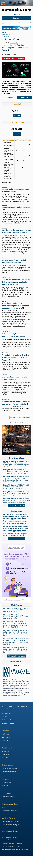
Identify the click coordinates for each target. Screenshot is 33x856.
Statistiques (6, 734)
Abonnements (6, 751)
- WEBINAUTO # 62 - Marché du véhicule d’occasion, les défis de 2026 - (16, 493)
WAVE (3, 807)
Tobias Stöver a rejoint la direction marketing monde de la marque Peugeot (15, 357)
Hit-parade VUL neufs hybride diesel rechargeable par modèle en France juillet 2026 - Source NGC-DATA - (15, 650)
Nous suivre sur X (7, 828)
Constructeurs (6, 37)
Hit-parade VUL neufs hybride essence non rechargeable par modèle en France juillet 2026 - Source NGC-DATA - (16, 641)
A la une (4, 717)
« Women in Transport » (10, 811)
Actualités (5, 34)
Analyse (4, 301)
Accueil (4, 32)
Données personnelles (8, 849)
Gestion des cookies (22, 849)
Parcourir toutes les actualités (20, 417)
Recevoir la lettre (8, 723)
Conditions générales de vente (11, 846)
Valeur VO (5, 740)
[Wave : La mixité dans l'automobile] (16, 672)
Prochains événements (9, 768)
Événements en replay (9, 772)
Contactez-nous (7, 782)
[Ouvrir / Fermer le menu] (3, 23)
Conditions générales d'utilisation (12, 843)
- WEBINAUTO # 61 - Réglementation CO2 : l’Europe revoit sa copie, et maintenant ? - (16, 500)
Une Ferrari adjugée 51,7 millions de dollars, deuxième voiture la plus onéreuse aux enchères (16, 281)
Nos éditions (6, 737)
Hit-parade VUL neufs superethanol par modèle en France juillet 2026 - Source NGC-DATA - (16, 610)
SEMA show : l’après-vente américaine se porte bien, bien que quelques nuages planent (15, 305)
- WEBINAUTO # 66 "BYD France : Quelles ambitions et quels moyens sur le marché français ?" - (16, 463)
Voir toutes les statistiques (16, 656)
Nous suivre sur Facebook (10, 822)
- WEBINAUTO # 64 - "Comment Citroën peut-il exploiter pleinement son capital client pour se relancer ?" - (16, 479)
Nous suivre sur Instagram (11, 825)
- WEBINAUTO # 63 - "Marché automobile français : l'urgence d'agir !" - (16, 486)
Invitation (5, 758)
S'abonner (16, 18)
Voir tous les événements (16, 505)
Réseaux (4, 228)
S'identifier (16, 14)
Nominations (5, 353)
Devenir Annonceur (8, 797)
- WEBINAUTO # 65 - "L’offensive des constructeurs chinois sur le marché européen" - (16, 471)
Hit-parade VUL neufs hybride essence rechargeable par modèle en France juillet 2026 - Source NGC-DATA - (16, 632)
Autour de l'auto (6, 277)
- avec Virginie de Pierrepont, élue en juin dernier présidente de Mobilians (16, 519)
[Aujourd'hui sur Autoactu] (16, 9)
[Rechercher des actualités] (30, 23)
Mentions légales (7, 840)
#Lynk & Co (14, 43)
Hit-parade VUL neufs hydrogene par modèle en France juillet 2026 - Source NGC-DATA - (15, 616)
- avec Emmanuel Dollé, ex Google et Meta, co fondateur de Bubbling (16, 531)
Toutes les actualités (8, 720)
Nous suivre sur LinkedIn (10, 831)
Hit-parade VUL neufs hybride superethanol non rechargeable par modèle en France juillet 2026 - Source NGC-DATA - (15, 624)
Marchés (4, 187)
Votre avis (5, 786)
